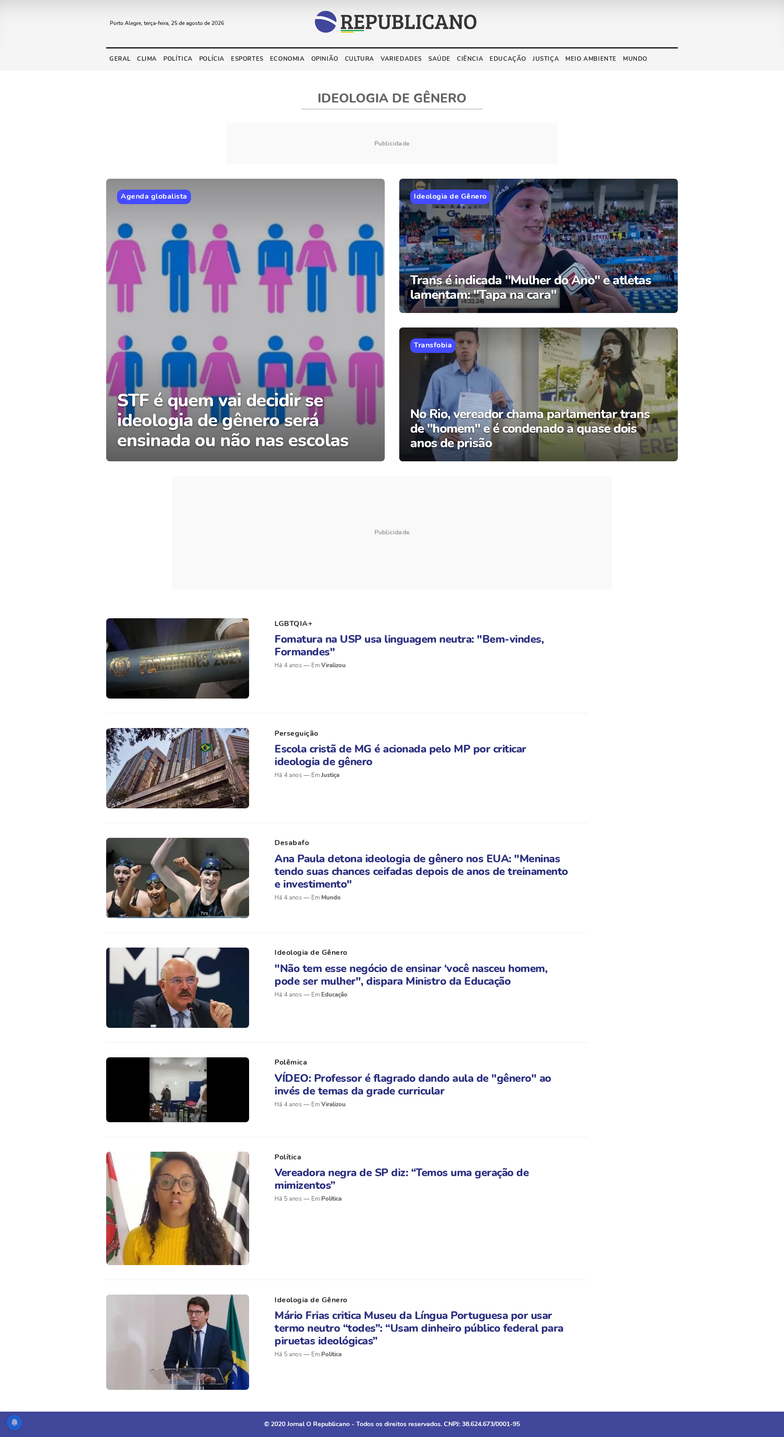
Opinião (324, 59)
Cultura (359, 59)
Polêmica (290, 1062)
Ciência (470, 59)
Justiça (546, 59)
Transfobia (433, 345)
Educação (508, 59)
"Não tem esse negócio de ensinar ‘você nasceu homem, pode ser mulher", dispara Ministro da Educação (410, 974)
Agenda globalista (154, 196)
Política (178, 59)
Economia (287, 59)
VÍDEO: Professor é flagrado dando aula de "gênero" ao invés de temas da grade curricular (412, 1084)
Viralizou (333, 665)
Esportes (247, 59)
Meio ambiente (591, 59)
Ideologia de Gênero (450, 196)
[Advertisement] (392, 532)
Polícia (212, 59)
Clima (147, 59)
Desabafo (291, 843)
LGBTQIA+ (293, 624)
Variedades (401, 59)
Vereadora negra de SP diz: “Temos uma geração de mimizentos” (401, 1179)
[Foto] (177, 658)
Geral (120, 59)
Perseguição (296, 733)
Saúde (439, 59)
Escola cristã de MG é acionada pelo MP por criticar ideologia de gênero (400, 755)
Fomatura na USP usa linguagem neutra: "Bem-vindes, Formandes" (409, 645)
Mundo (635, 59)
